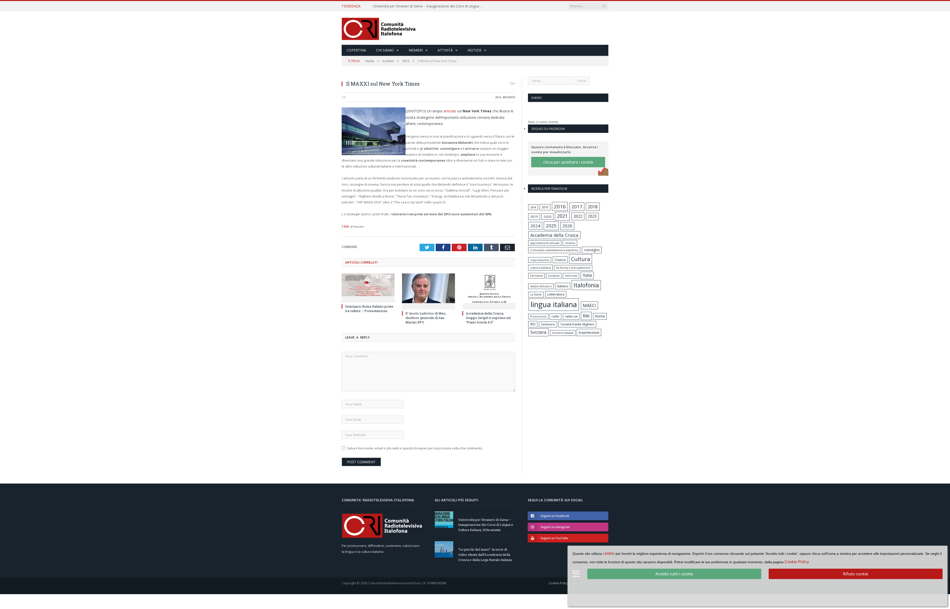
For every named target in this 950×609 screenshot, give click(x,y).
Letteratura (555, 294)
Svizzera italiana (562, 333)
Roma (600, 316)
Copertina (356, 50)
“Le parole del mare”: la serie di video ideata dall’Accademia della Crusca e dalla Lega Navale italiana (430, 6)
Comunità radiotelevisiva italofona (554, 250)
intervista (571, 275)
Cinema (570, 243)
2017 (576, 206)
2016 (560, 206)
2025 (551, 225)
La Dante (536, 294)
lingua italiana (554, 304)
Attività (445, 50)
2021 (562, 216)
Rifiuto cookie (855, 574)
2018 (593, 207)
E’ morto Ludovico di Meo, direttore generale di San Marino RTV (425, 316)
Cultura (580, 259)
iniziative (554, 275)
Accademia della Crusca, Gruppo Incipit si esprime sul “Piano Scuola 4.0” (488, 316)
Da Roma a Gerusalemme (573, 267)
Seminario (548, 324)
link (347, 225)
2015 (545, 207)
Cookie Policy (559, 582)
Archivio (509, 97)
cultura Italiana (540, 267)
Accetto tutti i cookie (674, 574)
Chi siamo (385, 50)
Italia (587, 275)
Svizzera (538, 332)
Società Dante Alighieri (577, 324)
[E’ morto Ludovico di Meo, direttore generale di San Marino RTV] (428, 289)
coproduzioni (539, 260)
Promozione (538, 316)
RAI (586, 316)
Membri (416, 50)
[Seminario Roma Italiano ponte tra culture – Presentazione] (368, 286)
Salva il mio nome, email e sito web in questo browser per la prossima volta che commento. (415, 447)
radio (555, 316)
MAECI (589, 305)
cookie (609, 553)
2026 (567, 226)
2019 (534, 216)
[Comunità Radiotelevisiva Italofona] (379, 28)
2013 (498, 97)
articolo (450, 110)
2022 (577, 216)
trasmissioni (589, 332)
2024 (535, 226)
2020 (547, 216)
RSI (532, 324)
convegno (592, 249)
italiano (562, 286)
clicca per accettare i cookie (568, 162)
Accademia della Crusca (554, 235)
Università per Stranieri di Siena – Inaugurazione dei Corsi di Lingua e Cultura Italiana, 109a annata (485, 523)
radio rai (571, 316)
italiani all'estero (541, 286)
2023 (592, 216)
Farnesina (536, 275)
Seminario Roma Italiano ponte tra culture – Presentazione (369, 307)
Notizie (474, 50)
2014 (533, 207)
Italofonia (586, 285)
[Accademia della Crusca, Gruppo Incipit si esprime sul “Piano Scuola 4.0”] (488, 289)
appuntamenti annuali (544, 243)
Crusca (560, 259)
